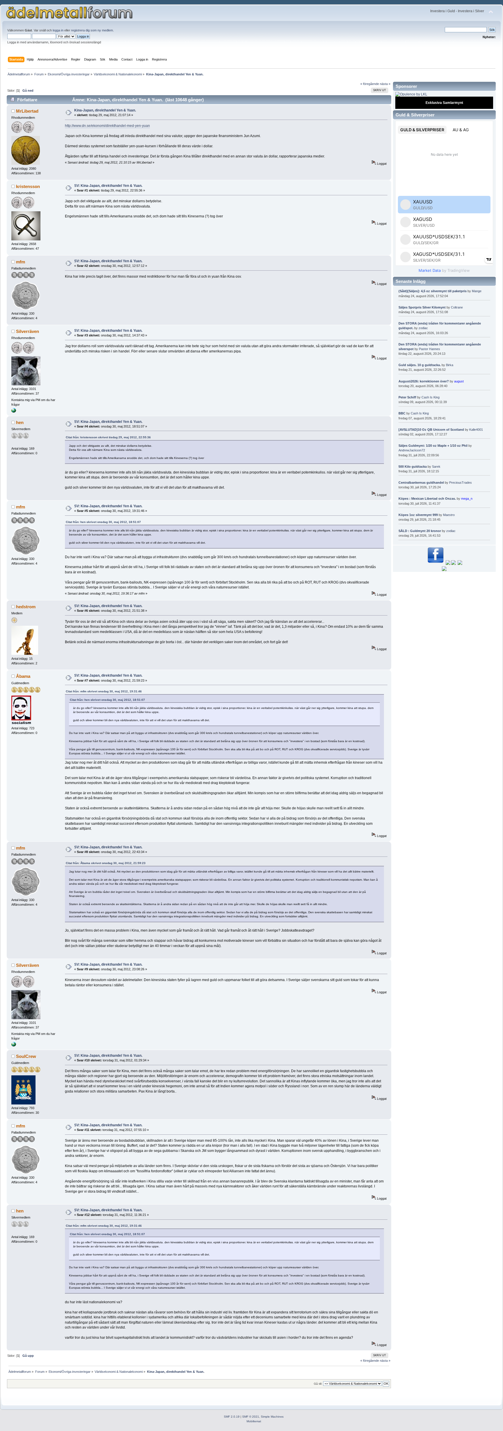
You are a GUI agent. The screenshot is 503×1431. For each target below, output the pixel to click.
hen (20, 422)
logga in (58, 30)
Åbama (23, 676)
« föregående (369, 84)
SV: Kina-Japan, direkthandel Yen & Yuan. (108, 186)
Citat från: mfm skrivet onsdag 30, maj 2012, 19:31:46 (104, 691)
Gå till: (318, 1383)
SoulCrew (26, 1056)
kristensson (28, 186)
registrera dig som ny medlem (92, 30)
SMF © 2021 (250, 1416)
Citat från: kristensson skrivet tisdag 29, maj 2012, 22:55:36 (108, 437)
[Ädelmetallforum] (13, 411)
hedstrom (26, 606)
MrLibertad (27, 111)
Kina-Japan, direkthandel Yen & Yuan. (105, 110)
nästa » (385, 84)
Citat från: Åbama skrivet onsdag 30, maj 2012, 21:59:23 (106, 863)
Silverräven (27, 331)
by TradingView (444, 270)
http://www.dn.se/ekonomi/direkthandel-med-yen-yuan (107, 126)
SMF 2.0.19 (232, 1416)
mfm (20, 261)
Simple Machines (272, 1416)
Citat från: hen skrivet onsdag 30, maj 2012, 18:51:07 (103, 522)
